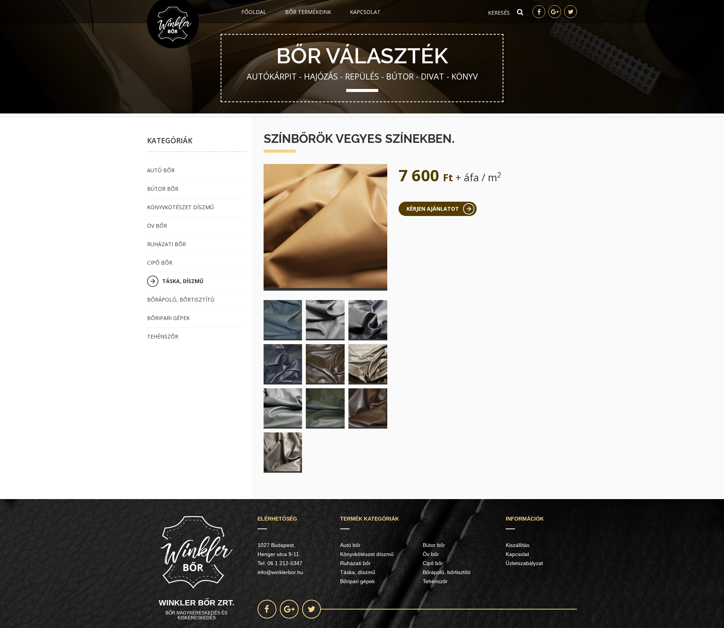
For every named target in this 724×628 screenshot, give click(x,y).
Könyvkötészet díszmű (180, 207)
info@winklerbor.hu (280, 572)
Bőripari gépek (168, 318)
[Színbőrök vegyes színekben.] (326, 226)
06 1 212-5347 (284, 563)
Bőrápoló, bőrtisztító (181, 299)
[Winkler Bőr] (173, 24)
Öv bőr (157, 225)
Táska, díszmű (183, 281)
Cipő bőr (159, 262)
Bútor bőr (162, 188)
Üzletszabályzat (524, 563)
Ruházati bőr (166, 244)
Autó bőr (161, 170)
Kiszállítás (517, 545)
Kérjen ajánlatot (432, 208)
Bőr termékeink (308, 11)
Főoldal (253, 11)
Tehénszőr (162, 336)
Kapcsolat (365, 11)
